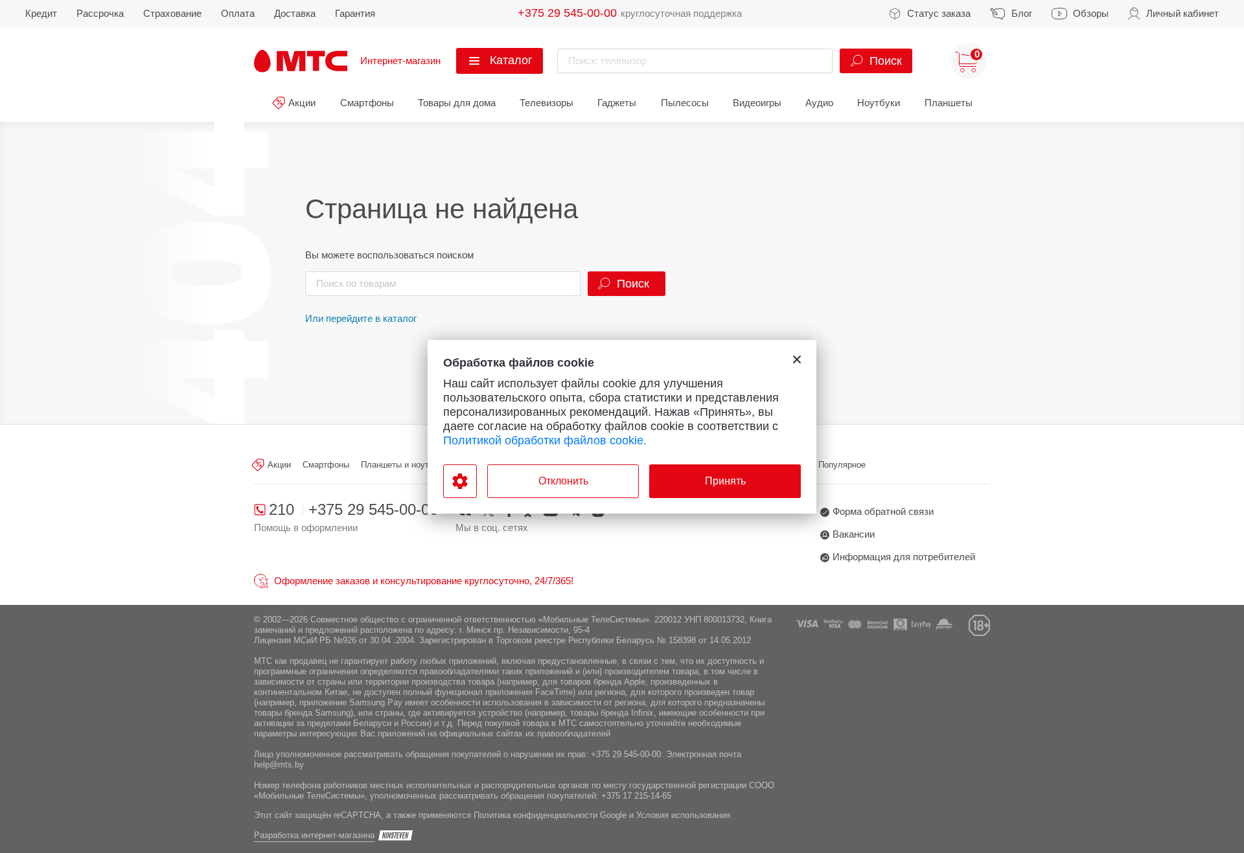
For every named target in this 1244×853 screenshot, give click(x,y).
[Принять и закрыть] (797, 359)
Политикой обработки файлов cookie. (545, 440)
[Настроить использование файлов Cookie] (460, 481)
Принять (725, 480)
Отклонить (563, 480)
